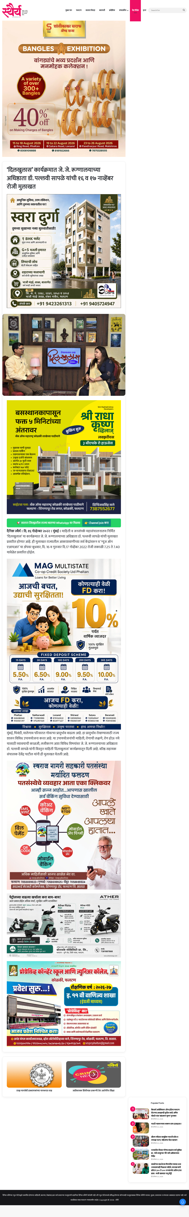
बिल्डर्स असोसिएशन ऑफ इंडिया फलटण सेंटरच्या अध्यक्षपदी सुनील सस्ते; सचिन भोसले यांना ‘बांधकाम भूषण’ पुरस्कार (165, 1113)
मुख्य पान (68, 10)
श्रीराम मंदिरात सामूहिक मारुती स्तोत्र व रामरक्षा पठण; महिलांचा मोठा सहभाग (164, 1138)
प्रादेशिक (112, 10)
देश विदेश (135, 10)
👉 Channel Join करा (96, 522)
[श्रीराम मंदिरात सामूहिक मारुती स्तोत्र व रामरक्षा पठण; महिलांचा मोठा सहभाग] (141, 1141)
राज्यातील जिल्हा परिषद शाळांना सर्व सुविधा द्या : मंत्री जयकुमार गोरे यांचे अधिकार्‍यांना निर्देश (166, 1153)
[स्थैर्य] (15, 10)
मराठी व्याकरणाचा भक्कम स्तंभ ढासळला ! (166, 1124)
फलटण (79, 10)
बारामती (102, 10)
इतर (144, 10)
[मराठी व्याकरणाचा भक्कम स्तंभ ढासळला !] (141, 1127)
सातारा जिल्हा (90, 10)
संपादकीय (122, 10)
